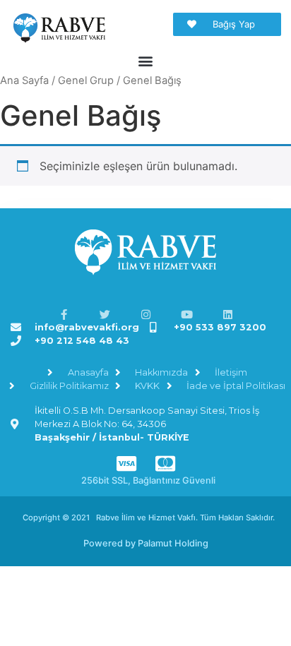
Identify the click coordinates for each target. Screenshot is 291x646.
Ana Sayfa (24, 80)
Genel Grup (86, 80)
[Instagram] (146, 314)
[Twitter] (105, 314)
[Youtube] (187, 314)
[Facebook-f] (64, 314)
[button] (146, 61)
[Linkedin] (227, 314)
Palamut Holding (173, 543)
